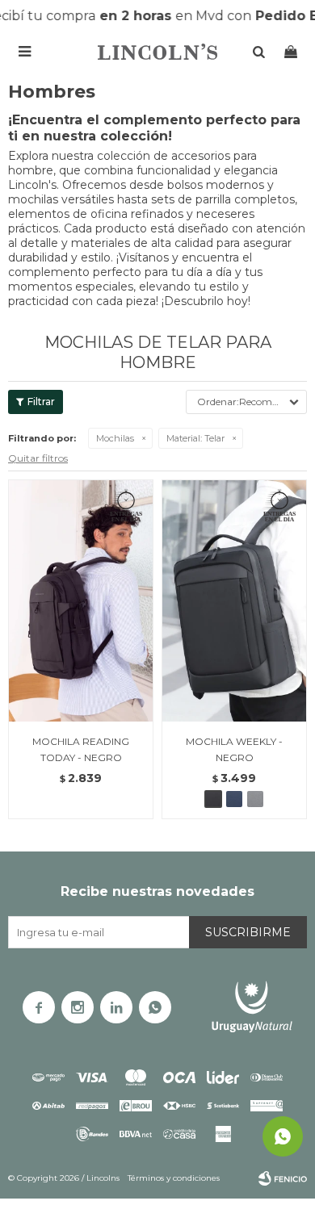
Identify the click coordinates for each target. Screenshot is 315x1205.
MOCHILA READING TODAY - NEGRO (80, 749)
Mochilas (115, 438)
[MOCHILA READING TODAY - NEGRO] (80, 600)
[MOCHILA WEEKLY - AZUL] (234, 799)
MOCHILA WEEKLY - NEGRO (234, 749)
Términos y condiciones (174, 1178)
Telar (195, 438)
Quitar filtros (38, 458)
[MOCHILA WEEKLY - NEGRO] (234, 600)
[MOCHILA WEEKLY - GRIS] (255, 799)
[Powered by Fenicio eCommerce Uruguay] (282, 1178)
